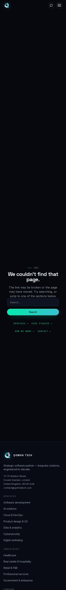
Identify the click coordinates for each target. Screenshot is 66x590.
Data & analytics (13, 527)
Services (20, 323)
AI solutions (10, 508)
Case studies (40, 323)
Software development (17, 502)
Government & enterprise (18, 580)
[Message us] (51, 5)
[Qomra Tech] (7, 5)
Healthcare (10, 555)
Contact (43, 331)
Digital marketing (13, 540)
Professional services (16, 574)
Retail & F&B (10, 567)
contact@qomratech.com (18, 487)
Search (33, 312)
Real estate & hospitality (17, 561)
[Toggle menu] (59, 5)
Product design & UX (16, 521)
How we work (23, 331)
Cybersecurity (12, 533)
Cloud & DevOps (13, 515)
